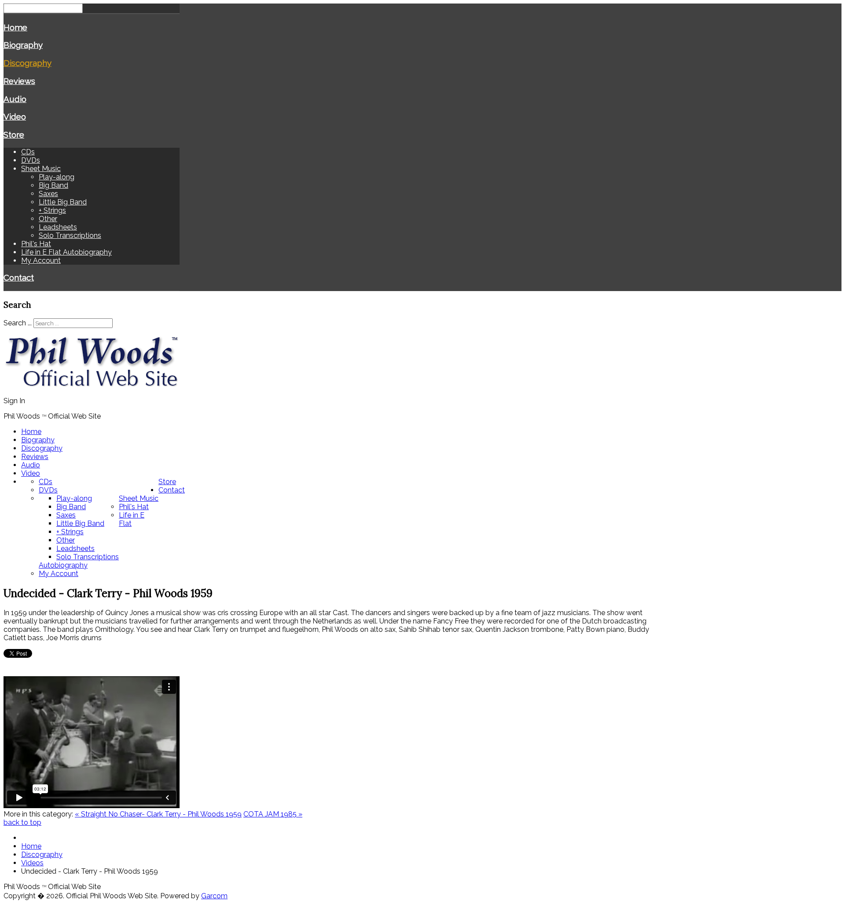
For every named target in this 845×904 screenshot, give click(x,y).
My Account (41, 260)
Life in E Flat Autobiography (66, 252)
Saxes (48, 194)
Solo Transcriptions (70, 235)
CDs (28, 152)
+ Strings (52, 210)
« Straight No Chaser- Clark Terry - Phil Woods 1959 (158, 814)
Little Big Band (63, 202)
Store (14, 134)
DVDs (30, 160)
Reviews (19, 81)
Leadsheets (58, 227)
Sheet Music (41, 168)
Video (15, 116)
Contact (19, 277)
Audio (15, 99)
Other (48, 219)
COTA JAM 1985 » (272, 814)
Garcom (214, 896)
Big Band (53, 185)
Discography (27, 63)
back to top (22, 822)
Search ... (18, 323)
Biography (23, 45)
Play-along (56, 177)
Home (15, 27)
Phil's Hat (36, 244)
